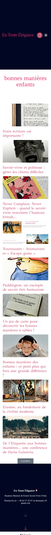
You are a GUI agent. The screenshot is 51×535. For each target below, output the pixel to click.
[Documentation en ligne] (40, 35)
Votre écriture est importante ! (17, 133)
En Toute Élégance (18, 34)
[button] (25, 461)
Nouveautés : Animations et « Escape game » (24, 250)
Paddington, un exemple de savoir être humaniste (23, 287)
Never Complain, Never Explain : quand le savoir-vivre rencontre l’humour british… (25, 210)
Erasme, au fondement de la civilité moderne (24, 409)
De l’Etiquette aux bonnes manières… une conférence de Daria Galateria (25, 447)
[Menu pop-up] (45, 35)
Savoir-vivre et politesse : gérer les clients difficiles (24, 169)
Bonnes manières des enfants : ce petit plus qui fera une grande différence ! (25, 368)
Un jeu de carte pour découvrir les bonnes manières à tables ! (20, 325)
